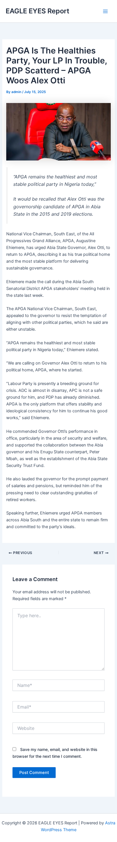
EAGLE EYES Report (37, 11)
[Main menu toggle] (105, 11)
